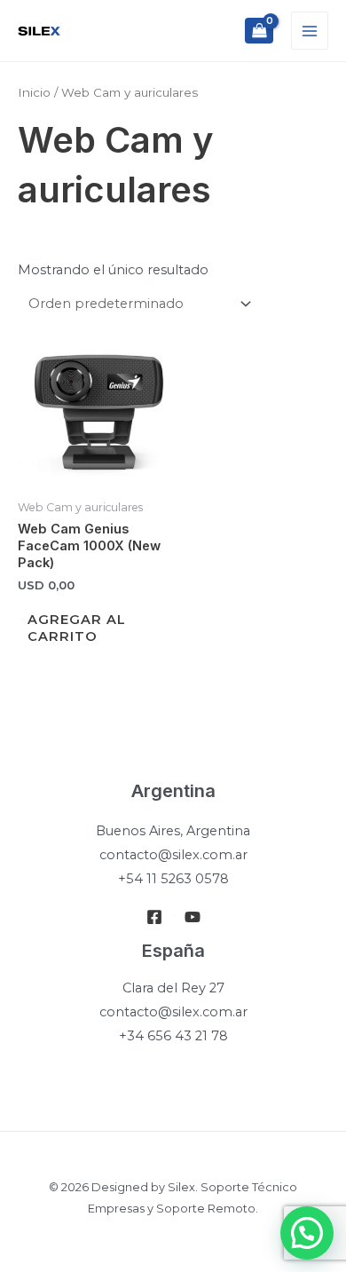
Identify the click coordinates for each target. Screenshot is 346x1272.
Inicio (34, 92)
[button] (307, 1233)
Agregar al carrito (77, 628)
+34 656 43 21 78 (173, 1036)
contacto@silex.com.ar (173, 855)
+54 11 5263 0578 (173, 879)
